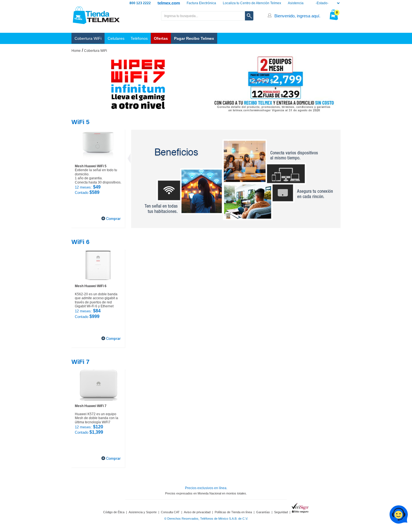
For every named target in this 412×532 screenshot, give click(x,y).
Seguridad (281, 512)
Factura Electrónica (201, 3)
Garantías (263, 512)
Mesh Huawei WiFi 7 (91, 406)
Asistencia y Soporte (143, 512)
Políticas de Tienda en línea (233, 512)
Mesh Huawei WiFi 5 (91, 166)
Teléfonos (139, 38)
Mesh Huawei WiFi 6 (91, 286)
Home (76, 51)
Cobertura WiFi (88, 38)
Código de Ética (113, 512)
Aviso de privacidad (197, 512)
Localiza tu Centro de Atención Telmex (252, 3)
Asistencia (296, 3)
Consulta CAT (170, 512)
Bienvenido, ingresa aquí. (297, 15)
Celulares (116, 38)
